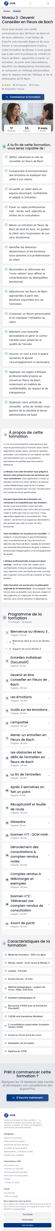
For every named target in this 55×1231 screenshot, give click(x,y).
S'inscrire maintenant (29, 1097)
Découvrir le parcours (13, 1138)
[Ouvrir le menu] (48, 3)
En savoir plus (19, 1209)
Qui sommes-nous (11, 1165)
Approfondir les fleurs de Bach (16, 1145)
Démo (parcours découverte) (16, 1176)
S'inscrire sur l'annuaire (13, 1169)
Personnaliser (27, 1220)
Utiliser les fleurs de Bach (14, 1141)
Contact (7, 1179)
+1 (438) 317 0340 (11, 1183)
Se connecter (9, 1193)
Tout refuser (28, 1214)
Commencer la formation (25, 96)
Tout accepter (27, 1225)
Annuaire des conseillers (14, 1155)
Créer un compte (11, 1196)
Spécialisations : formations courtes (18, 1152)
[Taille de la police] (30, 3)
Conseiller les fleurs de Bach (15, 1148)
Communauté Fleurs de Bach (16, 1172)
